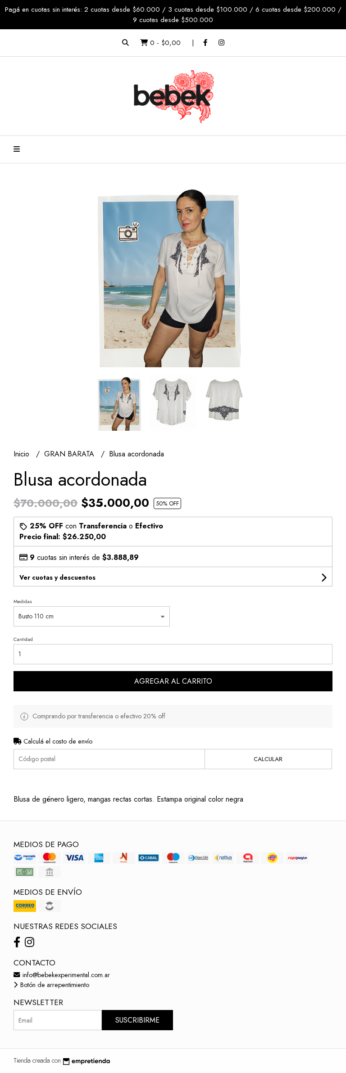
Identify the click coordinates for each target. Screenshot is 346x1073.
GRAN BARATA (70, 454)
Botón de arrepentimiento (53, 984)
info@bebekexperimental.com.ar (65, 974)
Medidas (23, 601)
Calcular (268, 759)
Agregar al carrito (173, 681)
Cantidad (23, 639)
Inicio (23, 454)
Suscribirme (137, 1020)
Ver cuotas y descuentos (57, 577)
